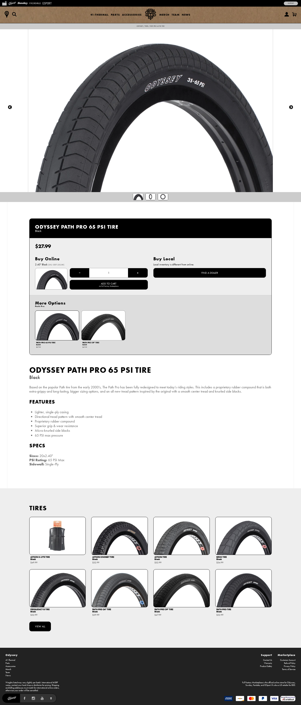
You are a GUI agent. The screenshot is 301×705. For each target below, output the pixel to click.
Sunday (248, 685)
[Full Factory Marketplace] (4, 3)
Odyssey (140, 26)
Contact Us (267, 660)
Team (176, 14)
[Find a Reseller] (6, 14)
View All (40, 626)
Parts (115, 14)
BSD (293, 685)
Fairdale (256, 685)
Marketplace (286, 655)
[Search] (14, 14)
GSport (267, 685)
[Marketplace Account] (286, 14)
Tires (146, 26)
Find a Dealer (209, 272)
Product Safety (266, 666)
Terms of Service (288, 669)
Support (291, 3)
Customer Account (287, 660)
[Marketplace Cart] (294, 14)
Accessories (132, 14)
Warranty (268, 663)
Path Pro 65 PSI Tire (157, 26)
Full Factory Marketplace (252, 682)
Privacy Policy (289, 666)
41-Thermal (100, 14)
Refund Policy (289, 663)
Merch (164, 14)
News (186, 14)
